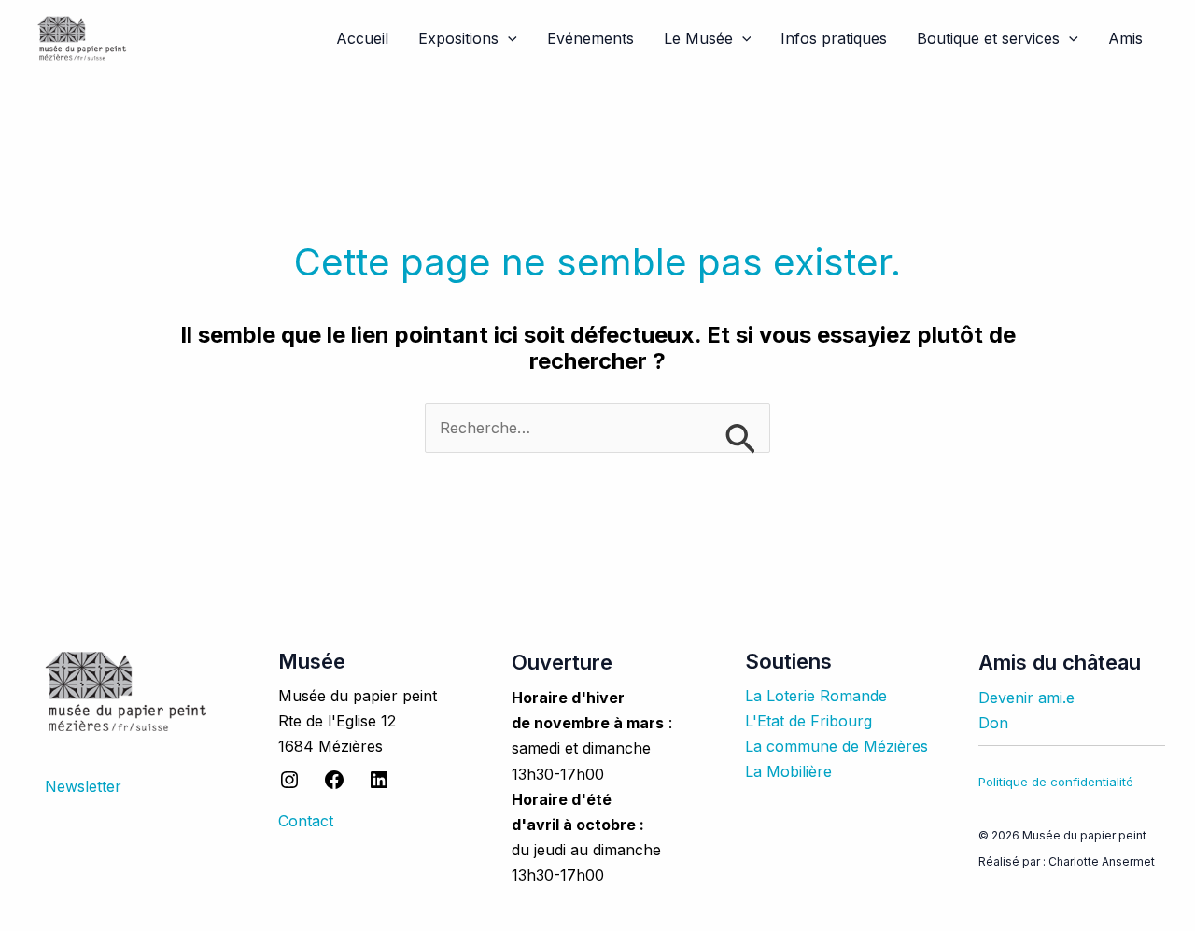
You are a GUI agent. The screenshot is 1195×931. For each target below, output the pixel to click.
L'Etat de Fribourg (808, 721)
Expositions (458, 38)
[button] (508, 38)
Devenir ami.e (1026, 697)
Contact (305, 820)
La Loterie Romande (816, 695)
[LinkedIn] (379, 785)
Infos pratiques (833, 38)
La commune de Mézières (836, 746)
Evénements (590, 38)
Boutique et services (988, 38)
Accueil (362, 38)
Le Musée (698, 38)
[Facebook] (334, 785)
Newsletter (83, 786)
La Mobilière (788, 771)
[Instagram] (289, 785)
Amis (1125, 38)
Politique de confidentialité (1055, 781)
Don (993, 722)
